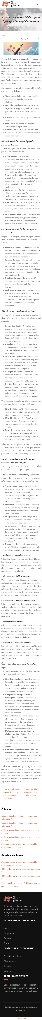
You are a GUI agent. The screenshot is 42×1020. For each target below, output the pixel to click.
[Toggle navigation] (37, 4)
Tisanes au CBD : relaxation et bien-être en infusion (31, 792)
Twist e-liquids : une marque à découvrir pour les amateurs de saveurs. (11, 793)
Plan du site (21, 1018)
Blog (5, 36)
